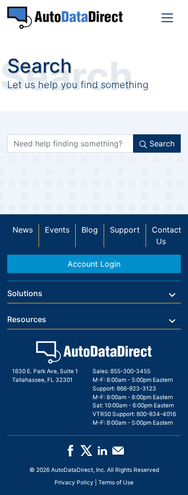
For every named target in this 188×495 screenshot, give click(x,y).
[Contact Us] (118, 454)
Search (161, 143)
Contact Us (166, 235)
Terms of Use (116, 482)
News (23, 229)
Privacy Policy (74, 482)
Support (125, 229)
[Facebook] (70, 454)
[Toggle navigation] (167, 17)
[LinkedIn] (102, 454)
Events (57, 229)
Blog (89, 229)
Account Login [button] (94, 264)
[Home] (65, 17)
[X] (86, 454)
